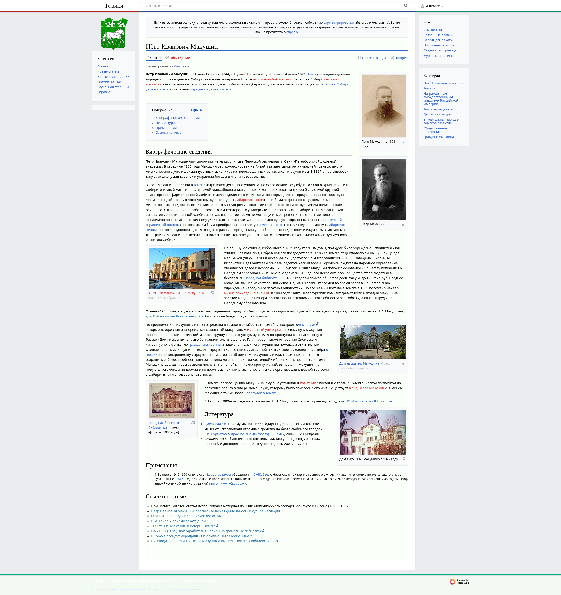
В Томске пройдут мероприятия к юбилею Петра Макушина (200, 536)
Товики (114, 5)
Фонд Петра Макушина (368, 388)
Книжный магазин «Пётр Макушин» (176, 293)
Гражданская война (205, 344)
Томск (312, 74)
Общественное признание (435, 130)
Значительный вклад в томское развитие (441, 121)
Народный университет (266, 329)
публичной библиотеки (272, 79)
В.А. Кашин (383, 401)
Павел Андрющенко (354, 368)
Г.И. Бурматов (215, 434)
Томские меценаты (438, 109)
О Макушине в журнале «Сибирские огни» (186, 516)
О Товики (156, 589)
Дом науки (306, 324)
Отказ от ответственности (188, 589)
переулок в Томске (262, 393)
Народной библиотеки (263, 278)
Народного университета (210, 89)
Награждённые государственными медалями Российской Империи (441, 98)
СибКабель (261, 474)
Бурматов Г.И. (215, 423)
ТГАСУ (179, 479)
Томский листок (271, 224)
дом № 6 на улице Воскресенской (173, 316)
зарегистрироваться (339, 22)
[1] (318, 323)
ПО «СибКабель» (359, 401)
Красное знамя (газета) (250, 434)
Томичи (429, 88)
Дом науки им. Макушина (359, 363)
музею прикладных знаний (246, 293)
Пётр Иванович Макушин (443, 83)
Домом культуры (219, 474)
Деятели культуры (437, 114)
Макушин (180, 66)
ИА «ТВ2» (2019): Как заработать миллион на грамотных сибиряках (206, 531)
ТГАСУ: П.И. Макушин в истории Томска (183, 526)
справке (292, 32)
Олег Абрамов (169, 298)
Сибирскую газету (249, 199)
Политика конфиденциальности (119, 589)
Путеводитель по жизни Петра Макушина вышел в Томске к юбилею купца (213, 540)
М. (253, 443)
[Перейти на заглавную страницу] (114, 31)
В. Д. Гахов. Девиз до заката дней (178, 521)
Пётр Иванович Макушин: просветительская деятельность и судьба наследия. (216, 511)
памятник (308, 383)
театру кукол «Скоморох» (227, 483)
